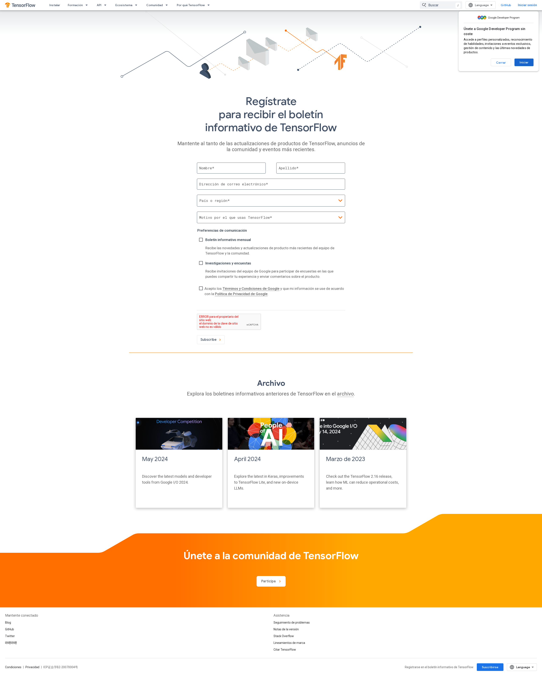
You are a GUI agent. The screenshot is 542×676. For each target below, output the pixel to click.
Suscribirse (490, 667)
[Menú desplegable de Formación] (88, 5)
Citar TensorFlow (285, 649)
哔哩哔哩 (11, 643)
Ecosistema (123, 5)
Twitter (10, 636)
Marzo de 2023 (345, 459)
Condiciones (13, 667)
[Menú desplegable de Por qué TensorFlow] (210, 5)
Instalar (54, 5)
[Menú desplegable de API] (106, 5)
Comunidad (154, 5)
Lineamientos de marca (289, 643)
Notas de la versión (286, 629)
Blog (8, 622)
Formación (75, 5)
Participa (269, 581)
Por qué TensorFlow (191, 5)
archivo (345, 394)
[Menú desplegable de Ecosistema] (137, 5)
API (99, 5)
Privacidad (32, 667)
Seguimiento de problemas (292, 622)
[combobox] (441, 5)
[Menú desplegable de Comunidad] (168, 5)
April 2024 (247, 459)
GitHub (506, 5)
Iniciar (524, 62)
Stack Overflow (284, 636)
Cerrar (501, 62)
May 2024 (155, 459)
